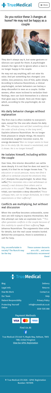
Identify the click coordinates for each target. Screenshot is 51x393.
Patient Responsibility (11, 300)
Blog (3, 283)
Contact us (45, 292)
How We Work (7, 292)
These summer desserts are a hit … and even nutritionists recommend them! (38, 252)
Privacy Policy (43, 300)
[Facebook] (25, 333)
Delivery (46, 283)
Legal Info (6, 288)
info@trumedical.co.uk (39, 304)
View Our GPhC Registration (25, 343)
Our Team (5, 296)
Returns (46, 288)
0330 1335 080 (43, 309)
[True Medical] (25, 276)
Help (47, 296)
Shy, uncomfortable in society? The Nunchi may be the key (12, 250)
